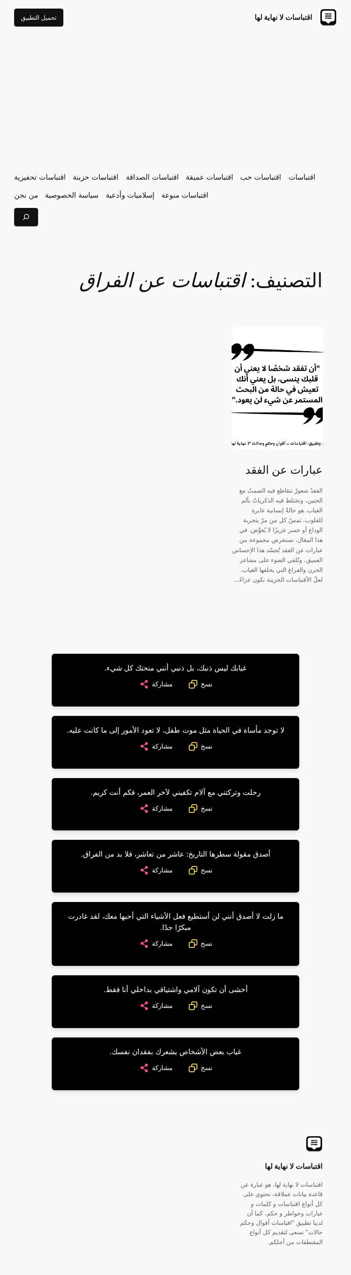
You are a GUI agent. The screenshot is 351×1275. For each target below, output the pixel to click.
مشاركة (162, 684)
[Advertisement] (175, 99)
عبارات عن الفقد (284, 470)
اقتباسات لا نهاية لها (283, 17)
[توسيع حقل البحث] (26, 217)
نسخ (206, 684)
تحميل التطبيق (39, 17)
